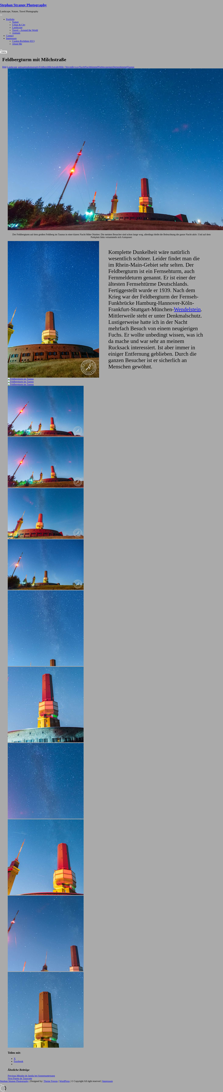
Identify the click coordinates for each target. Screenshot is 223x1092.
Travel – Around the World (25, 30)
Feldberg (43, 67)
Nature (15, 22)
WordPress (64, 1081)
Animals (16, 33)
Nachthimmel (91, 67)
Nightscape (103, 67)
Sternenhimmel (120, 67)
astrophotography (30, 67)
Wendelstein (187, 309)
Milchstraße (53, 67)
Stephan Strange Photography (23, 5)
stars (111, 67)
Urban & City (18, 24)
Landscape (17, 27)
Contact (10, 35)
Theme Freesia (51, 1081)
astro (20, 67)
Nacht (82, 67)
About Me (17, 44)
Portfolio (10, 19)
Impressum (11, 38)
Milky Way (64, 67)
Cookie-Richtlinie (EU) (23, 41)
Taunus (130, 67)
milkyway (74, 67)
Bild (4, 67)
